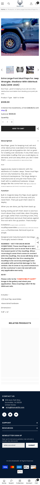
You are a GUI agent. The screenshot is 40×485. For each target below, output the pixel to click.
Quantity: (5, 117)
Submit (31, 445)
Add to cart (18, 128)
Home (3, 9)
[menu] (2, 3)
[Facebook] (4, 414)
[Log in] (31, 3)
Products (11, 9)
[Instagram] (10, 414)
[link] (20, 379)
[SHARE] (37, 128)
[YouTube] (16, 414)
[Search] (8, 3)
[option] (20, 37)
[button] (1, 70)
